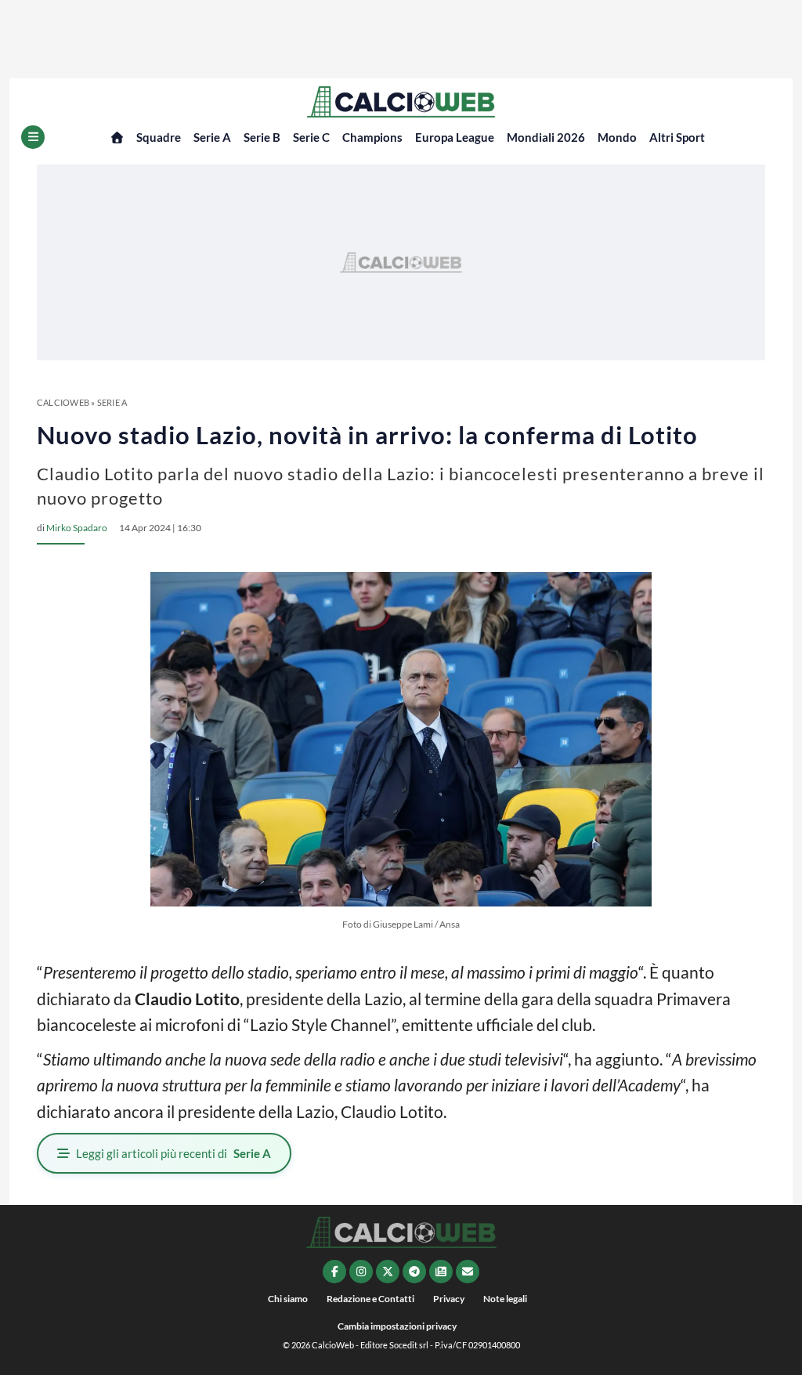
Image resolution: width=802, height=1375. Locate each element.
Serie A (212, 137)
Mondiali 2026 (546, 137)
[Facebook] (334, 1271)
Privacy (448, 1298)
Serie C (311, 137)
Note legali (505, 1298)
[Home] (117, 137)
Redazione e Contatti (370, 1298)
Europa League (454, 137)
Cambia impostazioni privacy (397, 1326)
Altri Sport (677, 137)
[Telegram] (414, 1271)
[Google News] (441, 1271)
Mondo (617, 137)
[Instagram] (361, 1271)
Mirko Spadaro (76, 528)
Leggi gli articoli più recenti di (173, 1153)
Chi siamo (288, 1298)
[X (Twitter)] (387, 1271)
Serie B (262, 137)
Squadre (158, 137)
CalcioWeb (63, 402)
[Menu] (33, 137)
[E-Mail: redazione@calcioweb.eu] (467, 1271)
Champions (372, 137)
